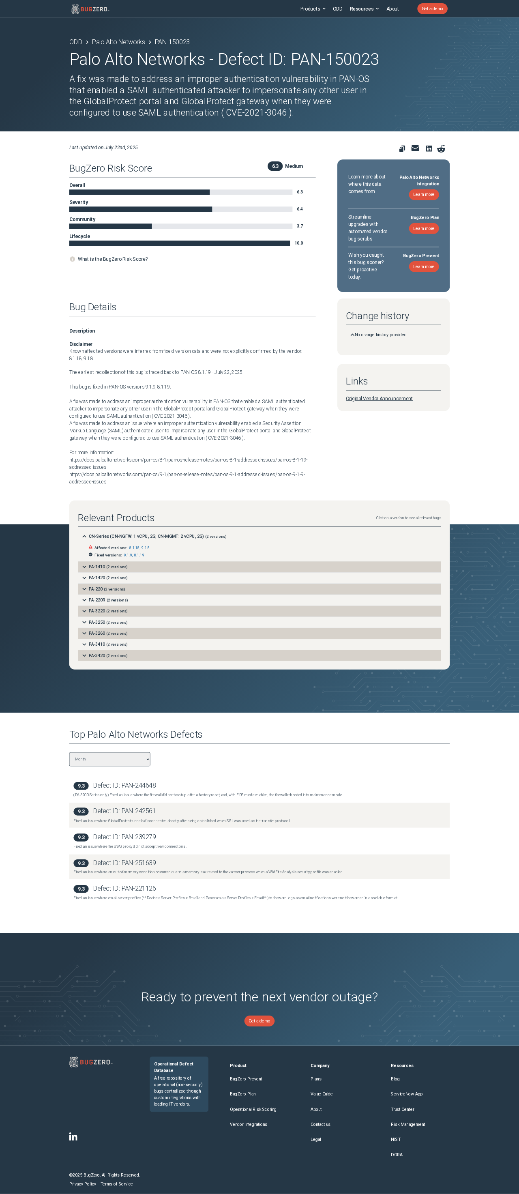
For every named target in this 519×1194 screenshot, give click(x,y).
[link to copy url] (402, 148)
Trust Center (402, 1109)
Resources (361, 8)
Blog (395, 1079)
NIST (395, 1139)
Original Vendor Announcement (379, 398)
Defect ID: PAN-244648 (124, 785)
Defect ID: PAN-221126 (124, 888)
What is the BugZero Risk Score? (113, 259)
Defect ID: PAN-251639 (124, 863)
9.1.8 (146, 548)
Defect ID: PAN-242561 (124, 811)
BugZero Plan (242, 1094)
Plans (316, 1079)
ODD (337, 8)
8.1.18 (134, 548)
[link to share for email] (415, 148)
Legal (316, 1139)
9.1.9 (128, 555)
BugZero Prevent (246, 1079)
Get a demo (432, 8)
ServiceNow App (406, 1094)
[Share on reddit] (441, 148)
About (392, 8)
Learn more (424, 195)
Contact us (320, 1124)
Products (310, 8)
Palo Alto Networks (118, 42)
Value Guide (322, 1094)
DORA (396, 1154)
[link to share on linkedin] (430, 150)
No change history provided (381, 334)
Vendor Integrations (248, 1124)
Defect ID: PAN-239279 (124, 837)
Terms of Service (117, 1184)
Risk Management (408, 1124)
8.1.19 (139, 555)
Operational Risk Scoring (253, 1109)
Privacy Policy (83, 1184)
